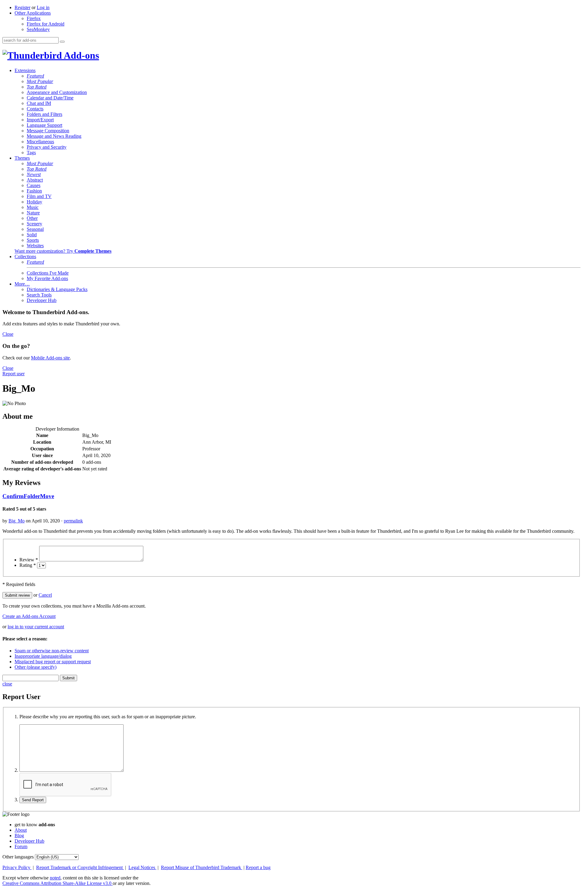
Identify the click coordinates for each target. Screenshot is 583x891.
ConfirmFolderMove (28, 496)
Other (32, 218)
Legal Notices (142, 867)
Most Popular (40, 81)
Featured (35, 75)
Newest (34, 174)
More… (22, 283)
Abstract (35, 179)
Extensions (25, 70)
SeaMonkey (38, 29)
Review (28, 559)
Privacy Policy (17, 867)
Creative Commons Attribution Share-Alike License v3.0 (57, 883)
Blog (19, 835)
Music (33, 207)
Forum (21, 846)
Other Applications (33, 13)
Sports (33, 240)
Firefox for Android (45, 23)
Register (22, 7)
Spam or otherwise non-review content (52, 650)
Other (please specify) (35, 667)
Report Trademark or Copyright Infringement (80, 867)
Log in (43, 7)
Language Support (44, 125)
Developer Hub (41, 300)
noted (55, 877)
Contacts (35, 108)
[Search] (62, 42)
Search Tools (39, 294)
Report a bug (258, 867)
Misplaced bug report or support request (53, 661)
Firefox (34, 18)
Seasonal (35, 229)
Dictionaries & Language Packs (57, 289)
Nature (33, 212)
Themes (22, 158)
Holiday (34, 201)
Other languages (18, 856)
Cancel (45, 595)
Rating (27, 565)
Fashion (34, 190)
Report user (13, 373)
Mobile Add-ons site (50, 357)
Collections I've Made (48, 273)
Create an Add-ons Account (29, 616)
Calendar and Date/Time (50, 97)
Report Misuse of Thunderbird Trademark (201, 867)
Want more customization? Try (63, 251)
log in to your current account (36, 626)
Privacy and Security (46, 147)
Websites (35, 245)
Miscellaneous (40, 141)
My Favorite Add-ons (47, 278)
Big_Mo (17, 520)
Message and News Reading (54, 136)
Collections (25, 256)
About (21, 830)
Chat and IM (39, 103)
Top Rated (36, 86)
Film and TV (39, 196)
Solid (32, 234)
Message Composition (48, 130)
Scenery (34, 223)
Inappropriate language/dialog (43, 656)
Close (7, 334)
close (7, 683)
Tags (31, 152)
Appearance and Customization (57, 92)
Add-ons (80, 55)
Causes (33, 185)
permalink (73, 520)
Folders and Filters (44, 114)
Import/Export (40, 119)
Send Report (33, 800)
